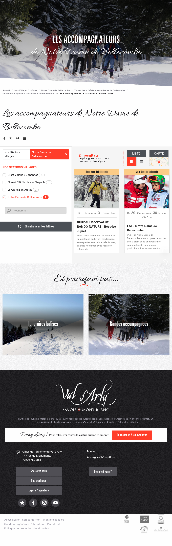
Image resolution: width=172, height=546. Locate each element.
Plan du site (54, 524)
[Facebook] (33, 504)
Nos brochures (38, 481)
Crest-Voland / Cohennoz (25, 174)
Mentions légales (53, 519)
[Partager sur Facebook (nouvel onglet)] (4, 139)
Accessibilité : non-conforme (22, 519)
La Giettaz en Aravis (22, 189)
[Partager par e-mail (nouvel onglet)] (24, 139)
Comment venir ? (103, 471)
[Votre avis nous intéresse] (22, 504)
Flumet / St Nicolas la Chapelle (29, 182)
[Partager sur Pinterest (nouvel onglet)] (17, 139)
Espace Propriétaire (39, 490)
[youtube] (55, 504)
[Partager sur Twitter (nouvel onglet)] (11, 139)
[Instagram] (44, 504)
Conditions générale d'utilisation (24, 524)
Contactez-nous (39, 471)
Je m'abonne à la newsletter (132, 435)
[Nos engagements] (144, 519)
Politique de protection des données (26, 528)
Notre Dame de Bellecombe (27, 197)
